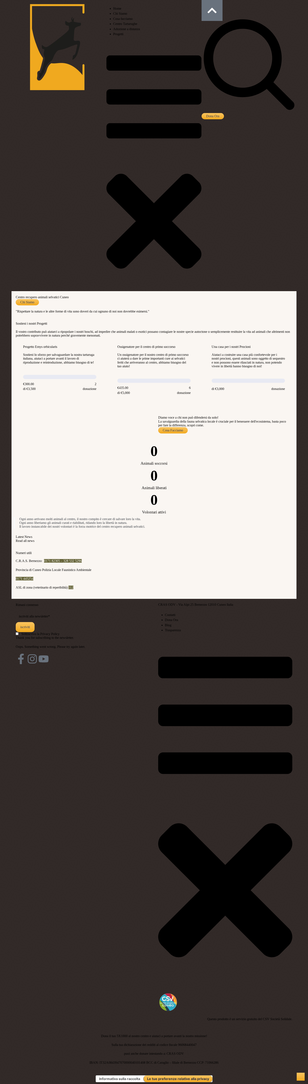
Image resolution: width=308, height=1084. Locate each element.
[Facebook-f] (21, 659)
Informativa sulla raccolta (119, 1079)
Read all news (25, 541)
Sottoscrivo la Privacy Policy (40, 634)
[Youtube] (43, 659)
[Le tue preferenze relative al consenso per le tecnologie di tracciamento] (301, 1077)
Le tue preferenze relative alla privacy (178, 1079)
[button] (213, 116)
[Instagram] (32, 659)
